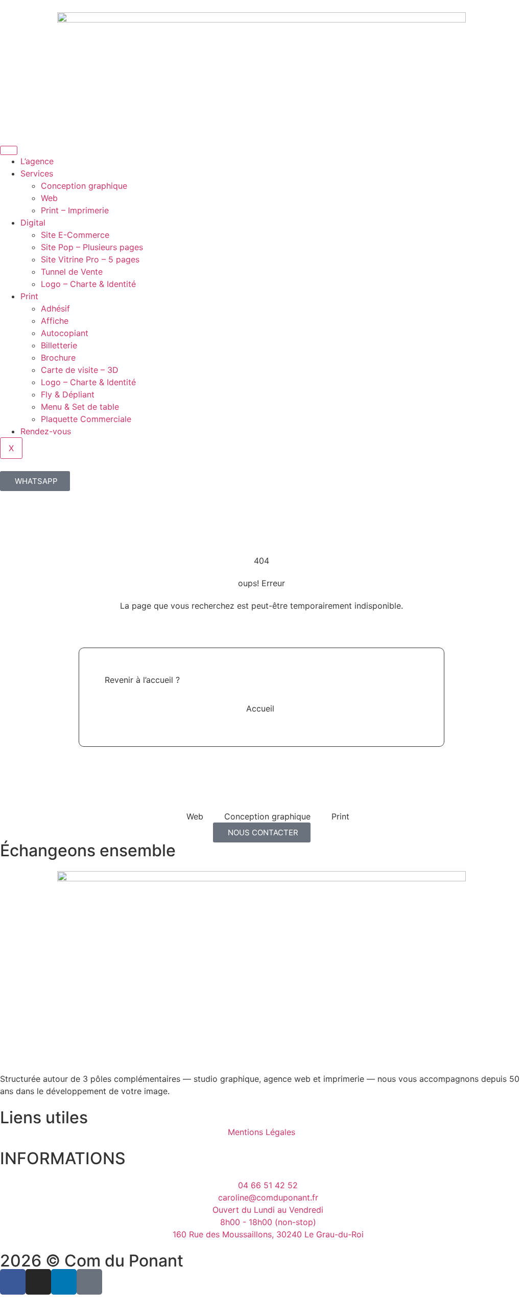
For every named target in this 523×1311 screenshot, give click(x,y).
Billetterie (59, 345)
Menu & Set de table (80, 407)
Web (49, 198)
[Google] (89, 1282)
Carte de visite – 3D (79, 370)
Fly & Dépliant (67, 394)
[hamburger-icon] (8, 150)
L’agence (37, 161)
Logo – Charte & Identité (88, 284)
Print (29, 296)
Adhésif (55, 308)
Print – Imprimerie (75, 210)
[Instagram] (38, 1282)
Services (36, 173)
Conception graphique (84, 186)
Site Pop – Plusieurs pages (92, 247)
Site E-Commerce (75, 235)
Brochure (58, 357)
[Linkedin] (64, 1282)
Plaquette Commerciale (86, 419)
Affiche (54, 321)
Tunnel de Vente (72, 271)
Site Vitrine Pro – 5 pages (90, 259)
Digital (32, 222)
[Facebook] (13, 1282)
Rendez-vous (45, 431)
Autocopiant (64, 333)
